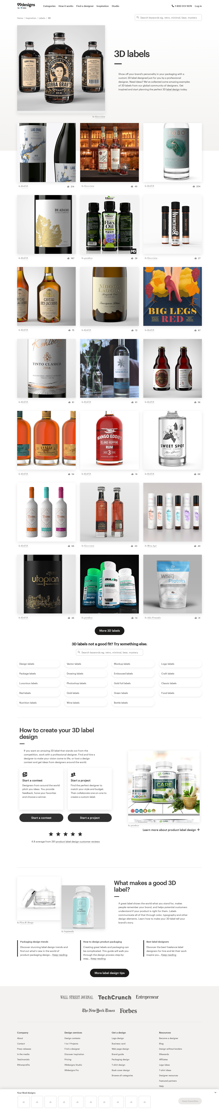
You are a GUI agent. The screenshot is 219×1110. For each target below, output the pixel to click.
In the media (23, 1054)
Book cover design (121, 1070)
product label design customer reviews (78, 841)
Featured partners (168, 1081)
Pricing (68, 1059)
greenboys (88, 257)
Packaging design (120, 1059)
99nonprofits (23, 1065)
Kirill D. (24, 186)
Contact (21, 1043)
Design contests (72, 1038)
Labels (42, 18)
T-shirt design (118, 1065)
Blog (161, 1043)
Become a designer (168, 1038)
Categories (49, 5)
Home (20, 18)
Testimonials (23, 1059)
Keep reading (59, 954)
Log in (198, 5)
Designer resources (168, 1075)
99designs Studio (73, 1065)
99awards (164, 1054)
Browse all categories (122, 1075)
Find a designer (85, 5)
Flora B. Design (26, 922)
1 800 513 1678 (183, 5)
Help (161, 1086)
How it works (66, 5)
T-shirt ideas (165, 1070)
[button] (215, 1092)
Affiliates (163, 1059)
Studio (115, 5)
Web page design (120, 1049)
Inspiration (103, 5)
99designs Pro (72, 1070)
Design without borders (170, 1049)
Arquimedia (69, 931)
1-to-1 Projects (71, 1043)
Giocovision (100, 116)
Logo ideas (164, 1065)
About (20, 1038)
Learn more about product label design (169, 830)
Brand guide (118, 1054)
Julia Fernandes (154, 617)
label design (173, 89)
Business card (118, 1043)
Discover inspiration (74, 1054)
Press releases (24, 1049)
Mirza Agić (152, 545)
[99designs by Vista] (26, 6)
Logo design (118, 1038)
